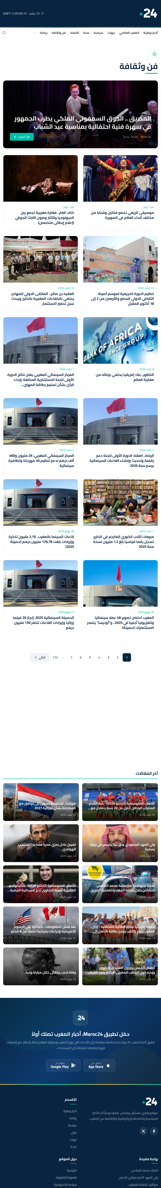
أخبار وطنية (150, 32)
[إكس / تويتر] (143, 1131)
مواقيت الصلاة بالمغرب (143, 1184)
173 (55, 657)
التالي (42, 657)
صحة (86, 32)
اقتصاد (74, 32)
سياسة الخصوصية (65, 1184)
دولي (73, 1132)
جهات (111, 32)
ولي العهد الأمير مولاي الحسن (138, 1177)
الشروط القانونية (66, 1177)
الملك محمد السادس (144, 1170)
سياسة (98, 32)
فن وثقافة (59, 32)
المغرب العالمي (129, 32)
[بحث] (4, 33)
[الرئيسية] (154, 53)
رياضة (44, 32)
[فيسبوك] (154, 1131)
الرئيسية (72, 1170)
